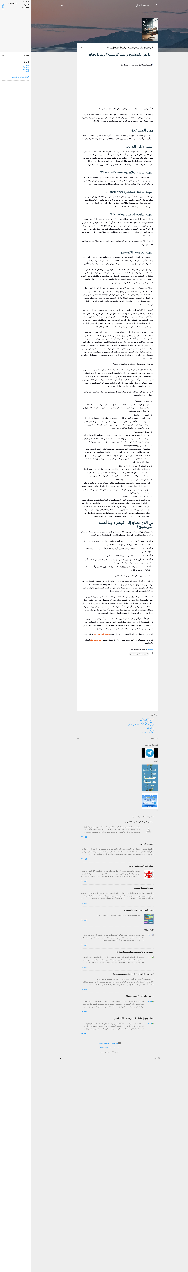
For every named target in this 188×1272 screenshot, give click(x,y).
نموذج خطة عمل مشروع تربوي (141, 866)
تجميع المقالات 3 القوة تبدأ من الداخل (141, 725)
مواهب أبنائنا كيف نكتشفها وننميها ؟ (140, 996)
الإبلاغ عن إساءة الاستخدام (19, 77)
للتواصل (151, 727)
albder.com (150, 729)
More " (84, 837)
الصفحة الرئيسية (148, 719)
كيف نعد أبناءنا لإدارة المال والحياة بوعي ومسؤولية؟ (133, 974)
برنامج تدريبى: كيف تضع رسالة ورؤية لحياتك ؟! (135, 952)
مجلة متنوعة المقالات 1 (145, 721)
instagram (25, 69)
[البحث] (62, 6)
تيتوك (152, 731)
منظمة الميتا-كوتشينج (102, 634)
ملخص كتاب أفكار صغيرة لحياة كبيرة (139, 821)
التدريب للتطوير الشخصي (139, 654)
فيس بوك (25, 67)
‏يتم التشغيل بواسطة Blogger (108, 1043)
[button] (82, 48)
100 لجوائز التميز (148, 733)
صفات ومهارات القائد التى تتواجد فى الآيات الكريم (134, 1018)
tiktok (27, 71)
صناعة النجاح (142, 5)
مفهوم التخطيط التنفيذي (144, 888)
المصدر (151, 649)
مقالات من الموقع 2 (147, 723)
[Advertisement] (68, 44)
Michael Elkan (104, 1047)
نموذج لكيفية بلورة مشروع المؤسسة (139, 910)
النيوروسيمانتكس (96, 640)
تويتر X (26, 65)
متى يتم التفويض (147, 844)
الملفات (3, 7)
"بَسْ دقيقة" (149, 930)
